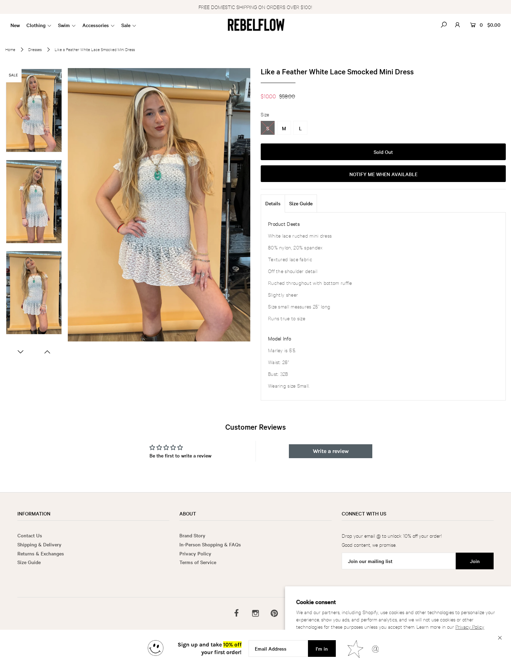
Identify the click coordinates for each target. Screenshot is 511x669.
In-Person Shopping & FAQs (210, 544)
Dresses (35, 49)
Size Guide (301, 203)
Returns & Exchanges (40, 553)
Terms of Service (197, 562)
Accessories (95, 25)
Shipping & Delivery (39, 544)
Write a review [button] (331, 451)
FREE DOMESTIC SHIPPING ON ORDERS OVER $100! (255, 6)
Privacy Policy (469, 626)
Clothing (36, 25)
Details (273, 203)
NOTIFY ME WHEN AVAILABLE (383, 174)
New (15, 25)
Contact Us (29, 535)
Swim (64, 25)
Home (10, 49)
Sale (125, 25)
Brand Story (192, 535)
